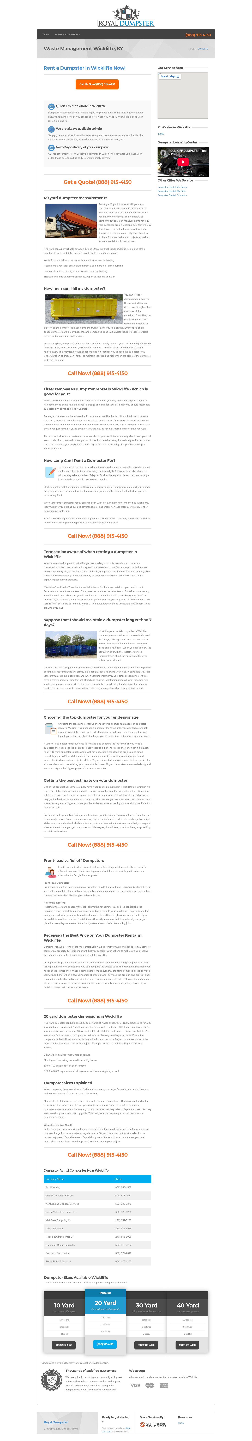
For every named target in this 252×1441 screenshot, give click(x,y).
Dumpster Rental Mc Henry (172, 187)
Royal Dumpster (56, 1422)
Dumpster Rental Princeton (172, 195)
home (191, 49)
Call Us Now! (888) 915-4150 (97, 84)
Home (46, 34)
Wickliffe (203, 49)
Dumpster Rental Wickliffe (171, 191)
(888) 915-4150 (198, 35)
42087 (161, 133)
